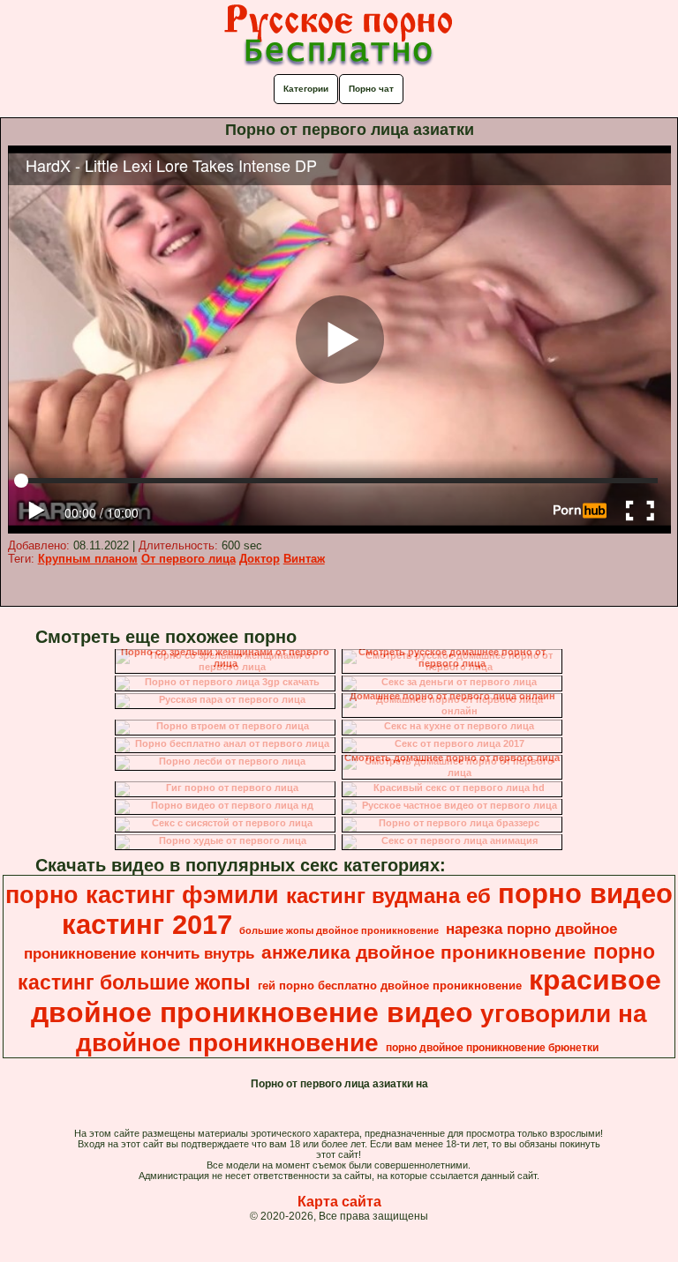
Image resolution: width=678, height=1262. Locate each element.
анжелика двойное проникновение (423, 952)
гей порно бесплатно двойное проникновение (390, 985)
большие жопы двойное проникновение (339, 930)
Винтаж (304, 558)
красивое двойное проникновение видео (346, 996)
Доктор (259, 558)
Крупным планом (88, 558)
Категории (305, 88)
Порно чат (371, 88)
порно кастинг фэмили (142, 895)
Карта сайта (339, 1201)
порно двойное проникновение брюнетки (492, 1048)
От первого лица (188, 558)
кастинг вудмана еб (388, 895)
